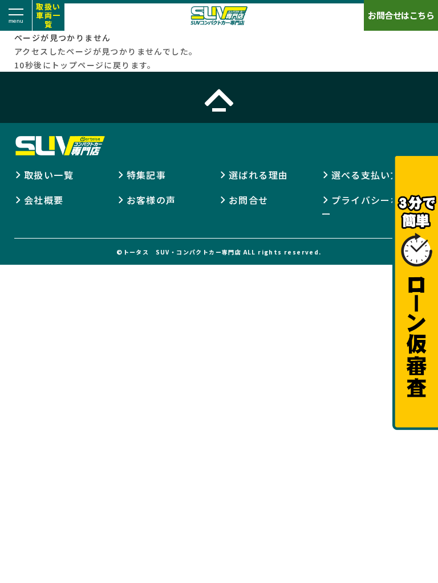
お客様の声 (151, 200)
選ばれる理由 (258, 175)
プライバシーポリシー (371, 206)
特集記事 (147, 175)
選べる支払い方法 (371, 175)
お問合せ (249, 200)
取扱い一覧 (49, 175)
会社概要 (44, 200)
